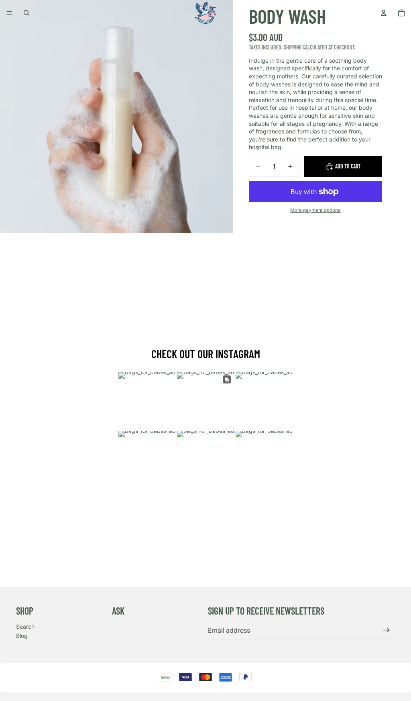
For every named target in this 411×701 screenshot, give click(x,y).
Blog (22, 635)
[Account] (384, 13)
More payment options (315, 210)
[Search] (26, 13)
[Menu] (9, 13)
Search (25, 626)
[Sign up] (386, 630)
